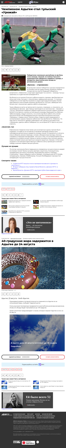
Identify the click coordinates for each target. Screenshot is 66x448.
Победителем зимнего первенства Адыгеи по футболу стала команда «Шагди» (51, 206)
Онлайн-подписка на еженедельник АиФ (23, 416)
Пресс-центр (30, 414)
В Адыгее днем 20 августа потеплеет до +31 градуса (34, 343)
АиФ (15, 290)
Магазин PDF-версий (47, 414)
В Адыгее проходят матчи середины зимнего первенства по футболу (19, 201)
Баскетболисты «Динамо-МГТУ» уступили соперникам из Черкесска (19, 211)
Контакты (37, 414)
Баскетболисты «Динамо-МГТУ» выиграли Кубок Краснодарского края (37, 170)
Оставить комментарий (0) (52, 176)
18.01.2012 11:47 (5, 6)
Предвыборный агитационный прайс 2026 (24, 417)
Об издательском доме (19, 414)
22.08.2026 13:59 (5, 238)
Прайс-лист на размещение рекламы (45, 416)
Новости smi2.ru (7, 233)
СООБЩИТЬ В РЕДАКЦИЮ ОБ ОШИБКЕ (45, 417)
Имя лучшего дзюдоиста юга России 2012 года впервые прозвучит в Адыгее (18, 206)
